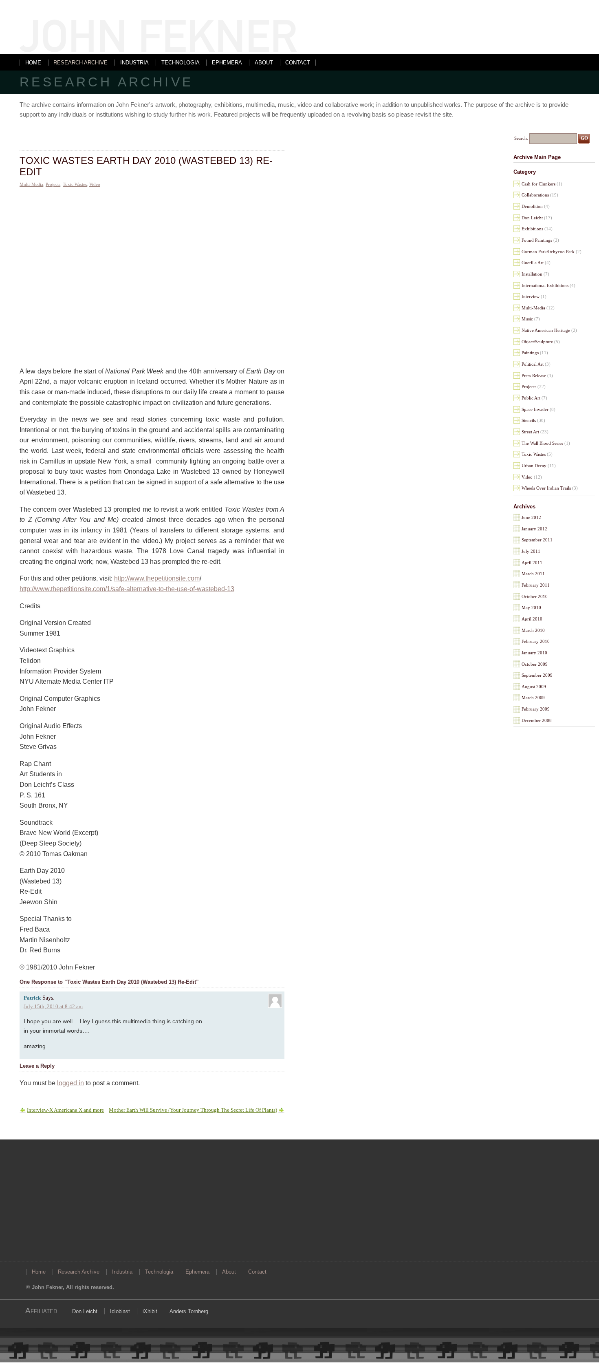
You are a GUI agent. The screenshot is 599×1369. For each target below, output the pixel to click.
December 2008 (537, 720)
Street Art (530, 431)
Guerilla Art (533, 262)
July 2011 (531, 551)
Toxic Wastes (75, 184)
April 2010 (532, 618)
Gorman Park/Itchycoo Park (548, 251)
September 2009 (537, 675)
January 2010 (534, 652)
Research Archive (80, 63)
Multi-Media (31, 184)
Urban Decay (534, 465)
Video (94, 184)
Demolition (532, 206)
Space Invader (535, 409)
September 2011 (537, 539)
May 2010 (531, 607)
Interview (531, 296)
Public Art (531, 397)
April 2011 (532, 562)
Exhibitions (532, 228)
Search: (521, 137)
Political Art (533, 364)
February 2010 (536, 641)
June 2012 (531, 517)
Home (33, 63)
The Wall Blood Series (542, 443)
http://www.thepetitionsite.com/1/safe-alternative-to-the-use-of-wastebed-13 (127, 588)
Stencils (529, 420)
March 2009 (533, 697)
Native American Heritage (546, 330)
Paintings (530, 352)
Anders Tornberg (189, 1311)
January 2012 (534, 528)
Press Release (534, 375)
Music (527, 318)
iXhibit (150, 1311)
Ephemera (227, 63)
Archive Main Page (537, 157)
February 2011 (536, 585)
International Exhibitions (545, 285)
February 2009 (536, 709)
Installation (532, 274)
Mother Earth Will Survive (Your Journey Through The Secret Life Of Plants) (193, 1110)
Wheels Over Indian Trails (546, 488)
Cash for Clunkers (538, 183)
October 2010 (535, 596)
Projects (53, 184)
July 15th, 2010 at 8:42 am (53, 1006)
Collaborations (535, 194)
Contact (297, 63)
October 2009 (535, 664)
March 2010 (533, 630)
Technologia (180, 63)
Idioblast (120, 1311)
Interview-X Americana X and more (65, 1110)
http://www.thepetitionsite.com (157, 578)
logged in (70, 1083)
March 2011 (533, 573)
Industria (134, 63)
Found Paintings (537, 240)
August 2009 (534, 686)
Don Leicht (532, 217)
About (264, 63)
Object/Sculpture (537, 341)
